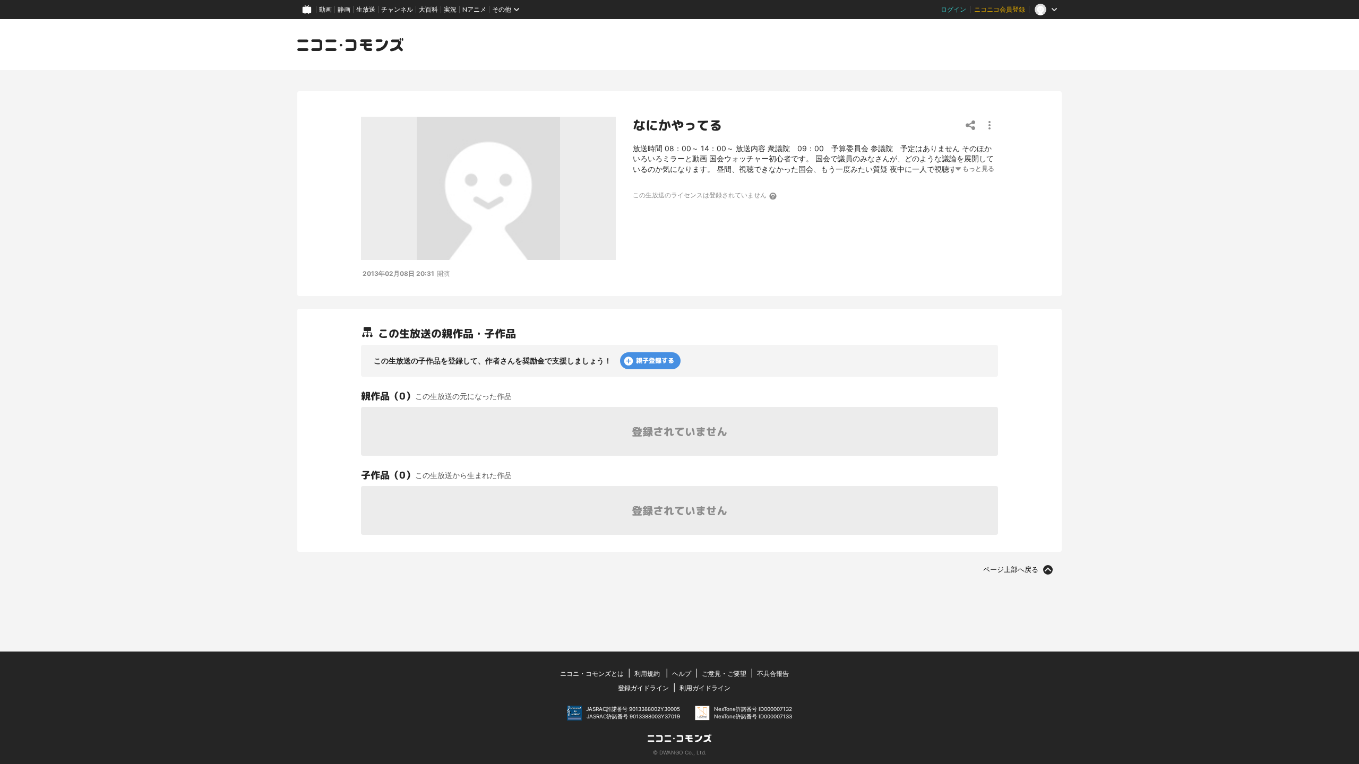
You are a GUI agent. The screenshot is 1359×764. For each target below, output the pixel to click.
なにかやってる (677, 125)
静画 (344, 9)
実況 (450, 9)
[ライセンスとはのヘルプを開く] (773, 196)
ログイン (953, 9)
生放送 (365, 9)
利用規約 (647, 674)
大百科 (428, 9)
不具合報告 (773, 674)
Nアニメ (474, 9)
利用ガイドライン (705, 688)
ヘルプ (681, 674)
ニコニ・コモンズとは (592, 674)
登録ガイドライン (643, 688)
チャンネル (397, 9)
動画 (325, 9)
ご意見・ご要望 (724, 674)
